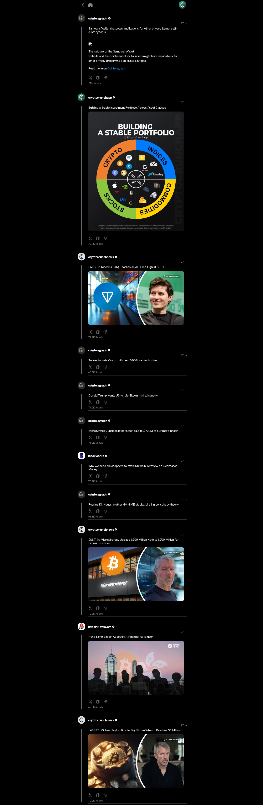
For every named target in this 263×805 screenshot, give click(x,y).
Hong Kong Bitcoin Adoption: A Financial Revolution (120, 637)
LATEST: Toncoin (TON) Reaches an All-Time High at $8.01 (126, 267)
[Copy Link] (98, 77)
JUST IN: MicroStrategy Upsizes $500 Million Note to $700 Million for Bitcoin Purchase (133, 541)
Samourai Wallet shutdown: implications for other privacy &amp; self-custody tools (132, 30)
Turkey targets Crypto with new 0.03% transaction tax (122, 360)
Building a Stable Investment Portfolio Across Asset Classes (127, 108)
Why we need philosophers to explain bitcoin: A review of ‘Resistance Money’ (133, 467)
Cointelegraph (116, 68)
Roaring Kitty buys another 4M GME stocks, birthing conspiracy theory (133, 504)
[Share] (105, 77)
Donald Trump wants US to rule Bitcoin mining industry (123, 395)
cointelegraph (97, 18)
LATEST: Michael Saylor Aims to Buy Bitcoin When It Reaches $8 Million (134, 730)
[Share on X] (90, 77)
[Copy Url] (98, 237)
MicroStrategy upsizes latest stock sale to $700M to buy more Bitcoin (133, 431)
